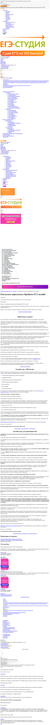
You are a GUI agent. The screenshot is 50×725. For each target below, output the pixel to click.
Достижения (8, 11)
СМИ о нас (8, 15)
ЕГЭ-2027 (5, 31)
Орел (2, 60)
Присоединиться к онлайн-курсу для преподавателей (25, 533)
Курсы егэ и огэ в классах (9, 91)
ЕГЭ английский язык (33, 81)
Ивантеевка (3, 62)
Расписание (5, 21)
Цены (4, 30)
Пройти (2, 719)
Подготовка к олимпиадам (42, 81)
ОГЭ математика (12, 110)
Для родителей (6, 134)
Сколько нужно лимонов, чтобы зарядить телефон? (12, 540)
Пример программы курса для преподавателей (11, 525)
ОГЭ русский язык (11, 82)
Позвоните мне (4, 663)
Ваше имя (3, 660)
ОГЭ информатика (35, 82)
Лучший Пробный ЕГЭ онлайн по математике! (11, 539)
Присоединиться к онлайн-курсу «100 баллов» (25, 428)
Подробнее (3, 8)
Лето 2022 (5, 181)
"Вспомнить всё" (36, 358)
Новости (7, 13)
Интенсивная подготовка (6, 594)
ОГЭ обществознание (18, 82)
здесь (4, 527)
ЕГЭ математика (15, 80)
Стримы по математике (11, 176)
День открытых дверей (7, 80)
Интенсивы (8, 177)
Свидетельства (6, 629)
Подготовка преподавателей (8, 86)
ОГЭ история (42, 82)
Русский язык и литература (13, 85)
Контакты (7, 12)
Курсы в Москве (9, 25)
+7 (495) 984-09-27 (5, 67)
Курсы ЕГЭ (8, 92)
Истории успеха (6, 625)
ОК (1, 723)
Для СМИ (5, 636)
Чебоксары (3, 61)
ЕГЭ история (21, 81)
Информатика (20, 85)
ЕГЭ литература (46, 80)
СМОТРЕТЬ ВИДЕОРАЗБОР (25, 311)
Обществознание (12, 125)
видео (11, 375)
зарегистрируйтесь (5, 392)
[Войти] (1, 75)
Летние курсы (8, 23)
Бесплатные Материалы (7, 87)
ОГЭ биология (29, 82)
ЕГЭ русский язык (31, 80)
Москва (8, 56)
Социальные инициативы (9, 627)
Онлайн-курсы (5, 84)
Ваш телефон (3, 662)
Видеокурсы (28, 85)
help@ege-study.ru (4, 644)
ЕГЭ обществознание (38, 80)
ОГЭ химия (25, 82)
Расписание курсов (25, 597)
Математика (5, 85)
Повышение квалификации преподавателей (13, 133)
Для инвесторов (6, 635)
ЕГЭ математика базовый (22, 80)
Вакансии (7, 16)
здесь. (44, 422)
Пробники (5, 32)
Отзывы (4, 29)
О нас (4, 185)
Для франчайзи (6, 634)
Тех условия (8, 19)
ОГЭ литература (12, 118)
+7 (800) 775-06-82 (5, 66)
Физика (24, 85)
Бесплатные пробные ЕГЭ (10, 22)
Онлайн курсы (9, 127)
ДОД (4, 183)
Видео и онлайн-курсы (8, 119)
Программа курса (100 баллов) (7, 422)
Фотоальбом (8, 18)
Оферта (7, 20)
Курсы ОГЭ (8, 109)
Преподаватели (6, 28)
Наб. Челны (3, 63)
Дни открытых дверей (10, 24)
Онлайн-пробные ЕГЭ (11, 174)
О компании (5, 10)
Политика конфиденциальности (10, 630)
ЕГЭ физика (5, 81)
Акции (4, 33)
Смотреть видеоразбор (25, 366)
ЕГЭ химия (17, 81)
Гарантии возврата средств (9, 628)
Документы (8, 17)
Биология (10, 126)
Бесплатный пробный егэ (6, 595)
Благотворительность (10, 14)
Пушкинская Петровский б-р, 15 (8, 65)
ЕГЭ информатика (11, 81)
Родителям (5, 616)
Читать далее (3, 552)
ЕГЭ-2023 (5, 184)
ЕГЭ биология (26, 81)
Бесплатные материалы (25, 286)
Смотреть (3, 570)
